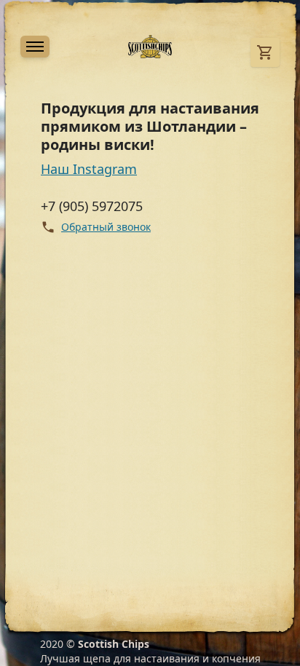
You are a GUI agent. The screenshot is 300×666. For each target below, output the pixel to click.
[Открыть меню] (35, 47)
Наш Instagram (89, 169)
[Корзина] (265, 52)
